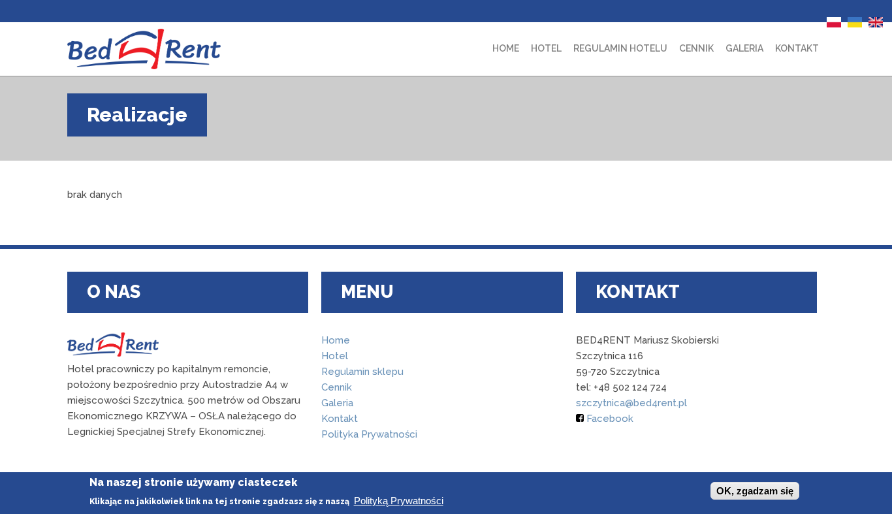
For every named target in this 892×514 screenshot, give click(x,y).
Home (505, 48)
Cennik (696, 48)
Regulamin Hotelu (620, 48)
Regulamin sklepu (362, 371)
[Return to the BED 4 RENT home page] (144, 49)
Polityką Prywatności (398, 500)
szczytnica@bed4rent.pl (631, 403)
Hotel (546, 48)
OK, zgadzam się (754, 490)
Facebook (608, 419)
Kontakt (797, 48)
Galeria (744, 48)
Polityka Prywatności (369, 434)
